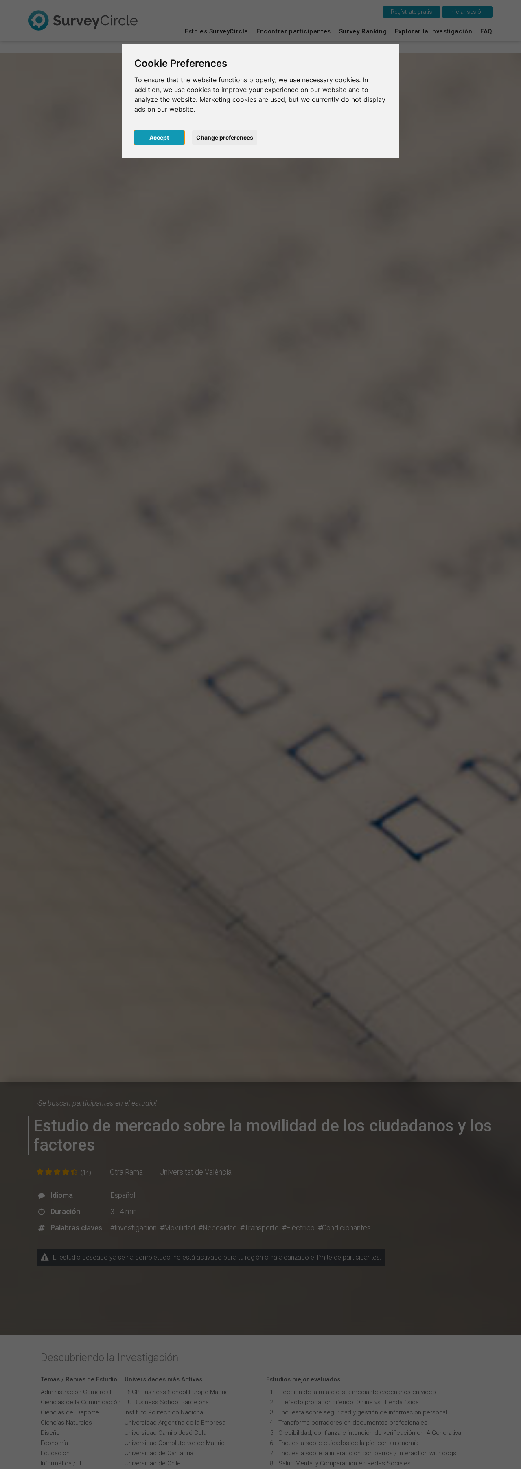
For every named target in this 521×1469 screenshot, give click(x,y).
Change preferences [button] (224, 137)
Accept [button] (159, 137)
